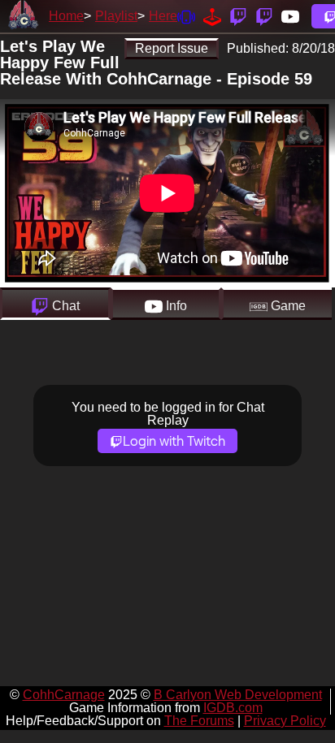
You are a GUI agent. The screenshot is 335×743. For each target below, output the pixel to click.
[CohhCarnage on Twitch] (238, 16)
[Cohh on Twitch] (264, 16)
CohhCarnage (64, 695)
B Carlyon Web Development (238, 695)
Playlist (116, 16)
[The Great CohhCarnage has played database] (212, 16)
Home (66, 16)
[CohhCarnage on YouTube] (290, 16)
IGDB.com (233, 708)
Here (163, 16)
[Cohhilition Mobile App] (186, 16)
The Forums (199, 721)
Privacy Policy (285, 721)
